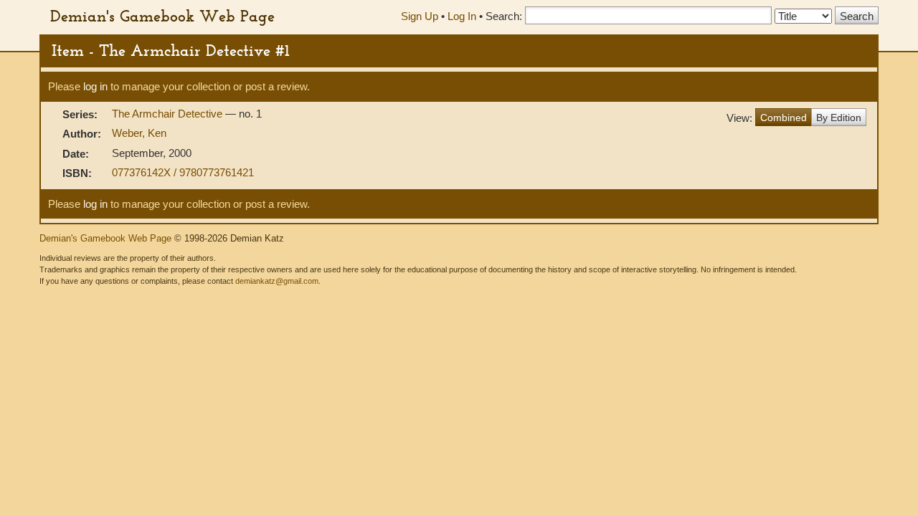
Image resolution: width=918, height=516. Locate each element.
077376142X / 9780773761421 (183, 172)
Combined (783, 117)
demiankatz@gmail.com (276, 281)
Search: (504, 16)
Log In (462, 16)
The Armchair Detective (168, 114)
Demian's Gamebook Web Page (162, 16)
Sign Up (419, 16)
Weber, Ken (139, 133)
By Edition (838, 117)
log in (95, 86)
